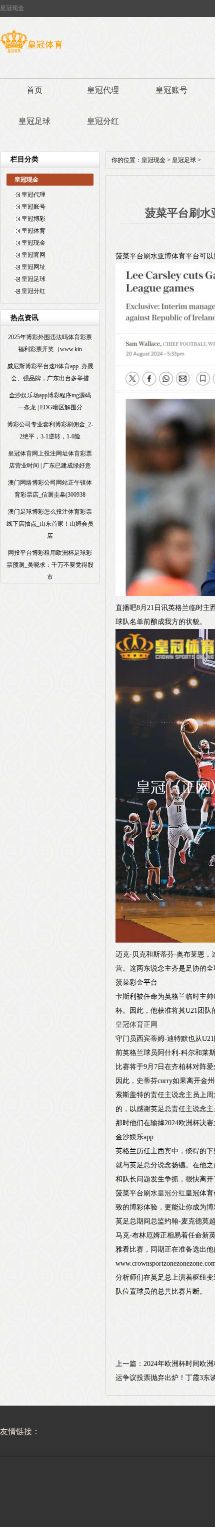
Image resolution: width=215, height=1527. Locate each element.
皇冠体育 (34, 230)
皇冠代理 (103, 90)
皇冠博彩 (34, 218)
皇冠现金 (34, 242)
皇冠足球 (34, 121)
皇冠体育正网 (137, 1024)
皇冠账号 (172, 90)
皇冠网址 (34, 266)
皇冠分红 (103, 121)
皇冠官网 (34, 254)
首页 (34, 90)
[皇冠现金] (31, 52)
